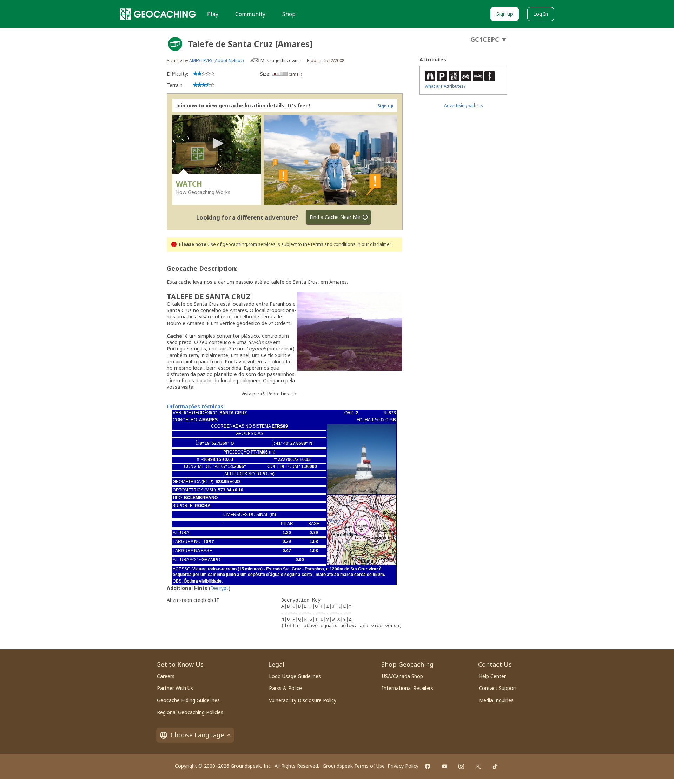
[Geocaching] (158, 14)
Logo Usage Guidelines (295, 676)
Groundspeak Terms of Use (354, 766)
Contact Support (498, 688)
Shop (289, 14)
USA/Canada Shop (402, 676)
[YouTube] (444, 766)
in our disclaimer (374, 244)
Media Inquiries (496, 700)
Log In (540, 14)
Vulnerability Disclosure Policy (302, 700)
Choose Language (197, 735)
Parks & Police (285, 688)
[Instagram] (461, 766)
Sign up (504, 14)
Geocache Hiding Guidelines (188, 700)
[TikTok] (495, 766)
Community (250, 14)
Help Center (492, 676)
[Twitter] (478, 766)
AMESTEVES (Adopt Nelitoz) (217, 60)
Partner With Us (175, 688)
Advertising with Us (463, 105)
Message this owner (281, 60)
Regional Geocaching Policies (190, 712)
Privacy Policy (403, 766)
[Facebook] (427, 766)
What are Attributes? (445, 86)
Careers (165, 676)
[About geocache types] (175, 43)
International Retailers (407, 688)
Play (212, 14)
